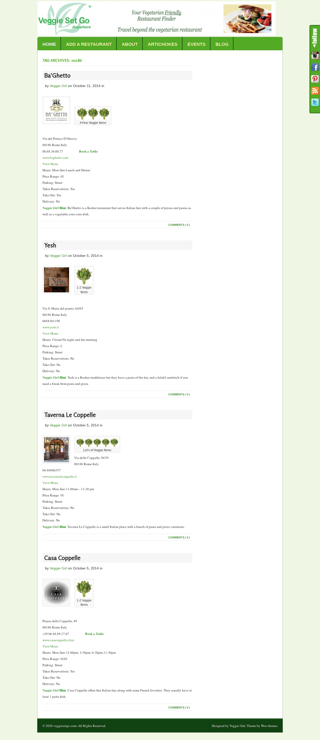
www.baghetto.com (55, 157)
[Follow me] (315, 56)
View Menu (50, 164)
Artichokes (163, 44)
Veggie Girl (58, 86)
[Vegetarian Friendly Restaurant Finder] (157, 34)
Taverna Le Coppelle (70, 414)
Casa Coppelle (62, 557)
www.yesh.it (50, 327)
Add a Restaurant (89, 44)
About (130, 44)
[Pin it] (315, 79)
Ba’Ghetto (57, 75)
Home (49, 44)
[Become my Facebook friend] (315, 67)
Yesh (50, 245)
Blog (222, 44)
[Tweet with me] (315, 103)
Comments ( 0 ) (179, 224)
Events (197, 44)
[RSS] (315, 91)
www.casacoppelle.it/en (58, 640)
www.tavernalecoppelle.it (59, 476)
